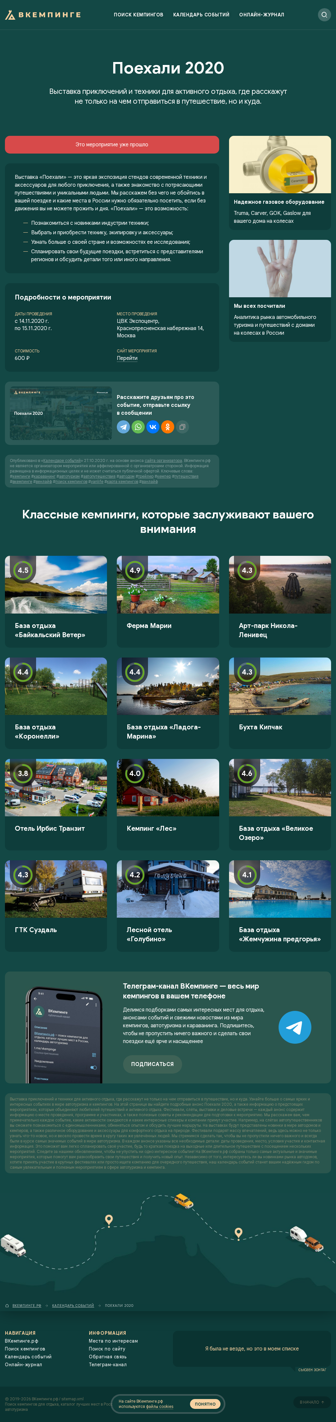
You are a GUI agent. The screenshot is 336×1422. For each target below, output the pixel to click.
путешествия (187, 476)
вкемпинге (22, 481)
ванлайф (150, 481)
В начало (309, 1402)
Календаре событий (62, 460)
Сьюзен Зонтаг (312, 1370)
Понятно (205, 1404)
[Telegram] (123, 426)
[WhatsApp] (138, 426)
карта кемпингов (122, 481)
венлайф (44, 481)
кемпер (164, 476)
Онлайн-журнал (261, 15)
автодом (127, 476)
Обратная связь (107, 1356)
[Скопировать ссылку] (182, 426)
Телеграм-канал (108, 1364)
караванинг (44, 476)
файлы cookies (159, 1406)
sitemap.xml (72, 1398)
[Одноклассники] (167, 426)
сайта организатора (163, 460)
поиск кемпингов (71, 481)
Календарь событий (201, 15)
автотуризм (69, 476)
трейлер (146, 476)
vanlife (97, 481)
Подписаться (152, 1064)
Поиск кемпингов (138, 15)
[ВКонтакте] (152, 426)
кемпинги (21, 476)
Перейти (127, 358)
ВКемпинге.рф (21, 1341)
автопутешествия (99, 476)
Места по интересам (113, 1341)
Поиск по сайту (107, 1349)
